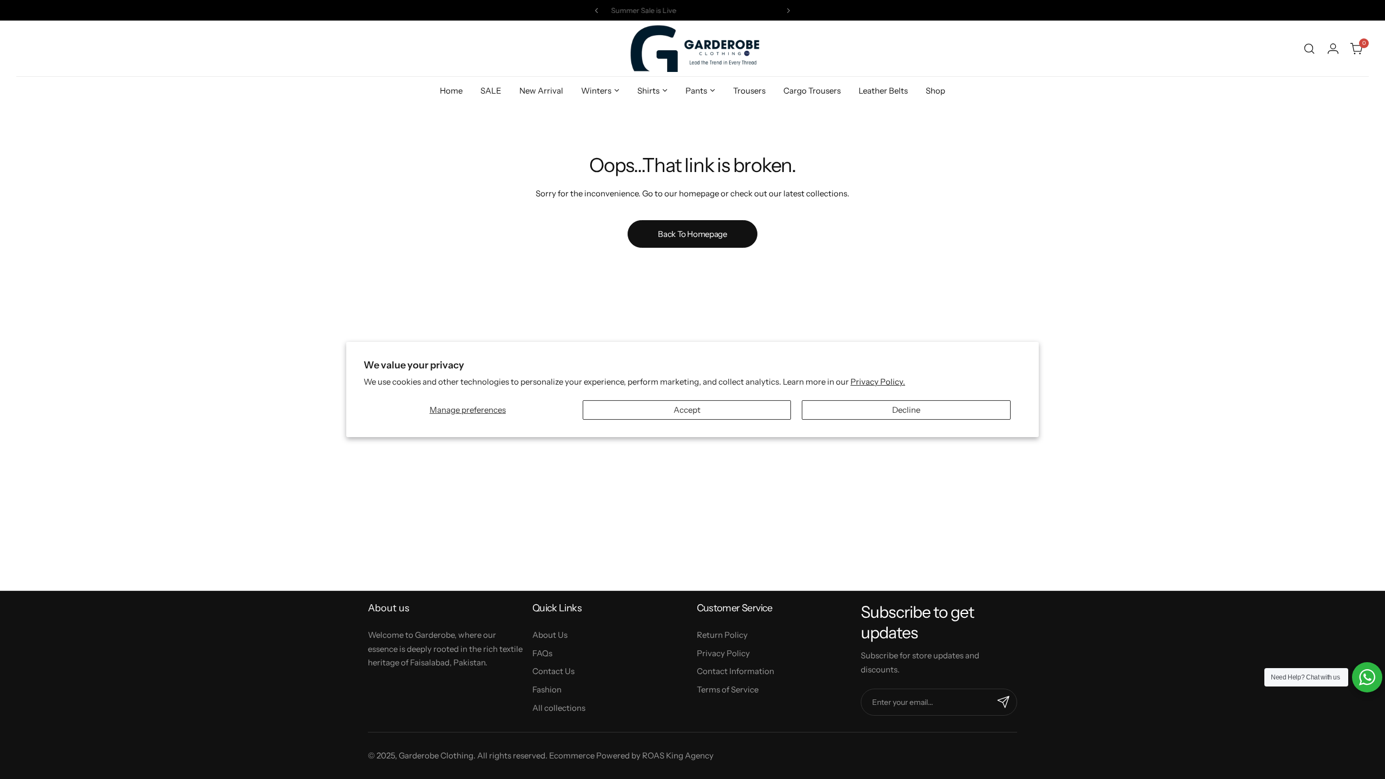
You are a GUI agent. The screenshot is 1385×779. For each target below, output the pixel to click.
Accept (687, 410)
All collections (558, 708)
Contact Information (735, 671)
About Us (550, 635)
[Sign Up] (1003, 702)
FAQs (542, 653)
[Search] (1309, 49)
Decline (906, 410)
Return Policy (722, 635)
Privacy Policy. (877, 382)
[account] (1333, 49)
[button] (596, 10)
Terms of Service (728, 689)
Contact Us (553, 671)
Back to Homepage (692, 234)
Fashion (547, 689)
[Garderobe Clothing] (692, 48)
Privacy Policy (723, 653)
